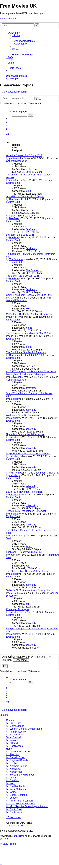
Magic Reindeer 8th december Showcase (28, 453)
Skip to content (8, 18)
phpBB (17, 836)
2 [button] (6, 120)
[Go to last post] (39, 169)
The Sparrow (16, 259)
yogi (11, 554)
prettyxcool (15, 158)
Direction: (7, 660)
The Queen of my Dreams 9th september (27, 571)
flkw (11, 535)
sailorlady (14, 399)
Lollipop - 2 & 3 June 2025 (20, 234)
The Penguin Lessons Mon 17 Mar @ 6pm (28, 333)
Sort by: (30, 657)
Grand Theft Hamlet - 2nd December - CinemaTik (32, 472)
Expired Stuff (13, 183)
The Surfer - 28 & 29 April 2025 (22, 276)
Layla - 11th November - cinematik (24, 492)
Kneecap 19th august (17, 609)
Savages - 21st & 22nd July (20, 215)
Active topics (13, 78)
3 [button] (6, 123)
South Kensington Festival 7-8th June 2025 (29, 295)
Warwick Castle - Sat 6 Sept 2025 (24, 155)
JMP (11, 297)
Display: (6, 657)
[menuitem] (16, 35)
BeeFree (14, 199)
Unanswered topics (16, 76)
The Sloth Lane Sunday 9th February (26, 352)
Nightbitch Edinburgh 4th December (25, 434)
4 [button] (6, 126)
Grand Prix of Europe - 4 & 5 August (25, 196)
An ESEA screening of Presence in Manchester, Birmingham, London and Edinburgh (31, 373)
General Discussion (16, 161)
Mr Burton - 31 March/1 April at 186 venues (29, 314)
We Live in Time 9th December (22, 415)
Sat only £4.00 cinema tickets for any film (28, 590)
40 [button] (7, 134)
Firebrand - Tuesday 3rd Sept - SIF (24, 552)
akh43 (12, 180)
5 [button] (6, 128)
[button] (7, 108)
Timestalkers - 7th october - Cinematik (26, 511)
